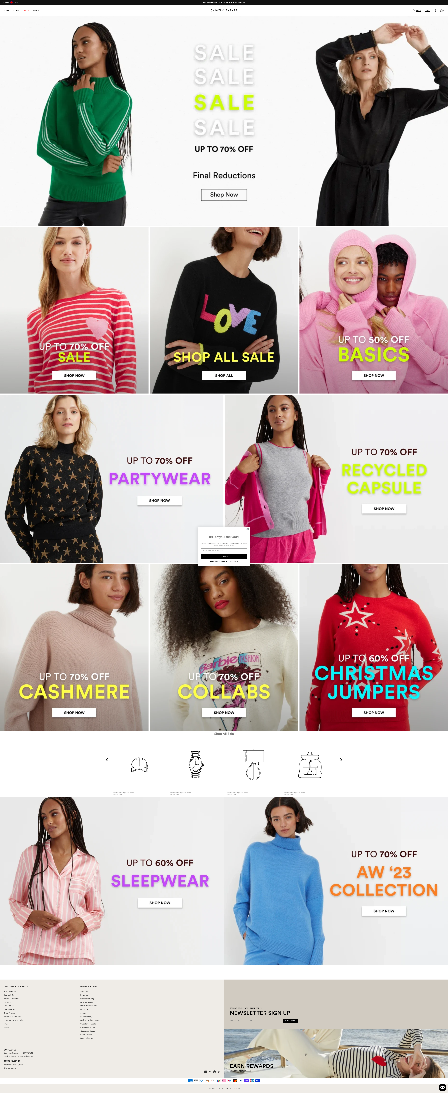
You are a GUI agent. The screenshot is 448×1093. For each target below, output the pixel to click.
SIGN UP (224, 556)
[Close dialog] (248, 529)
